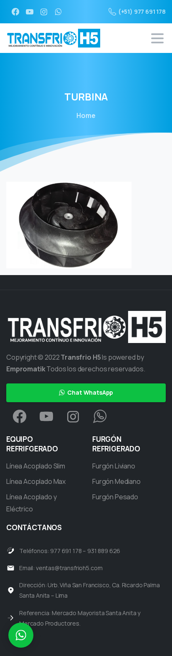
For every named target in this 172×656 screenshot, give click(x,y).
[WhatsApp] (58, 11)
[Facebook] (15, 11)
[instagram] (44, 11)
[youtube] (30, 11)
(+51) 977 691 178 (142, 11)
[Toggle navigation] (157, 38)
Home (85, 115)
